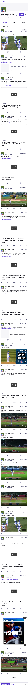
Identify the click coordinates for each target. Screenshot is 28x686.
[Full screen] (25, 205)
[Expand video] (23, 205)
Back (4, 1)
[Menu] (26, 14)
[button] (14, 199)
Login (12, 684)
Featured (23, 22)
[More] (26, 52)
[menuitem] (14, 199)
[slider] (14, 203)
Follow (21, 14)
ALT (23, 48)
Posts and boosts (5, 26)
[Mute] (5, 205)
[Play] (3, 205)
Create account (5, 684)
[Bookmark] (20, 52)
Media (14, 22)
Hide (25, 36)
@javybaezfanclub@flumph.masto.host (8, 15)
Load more (14, 677)
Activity (5, 22)
